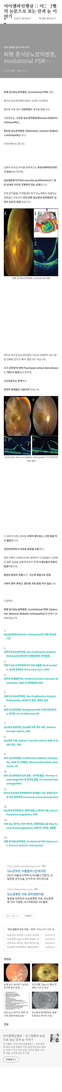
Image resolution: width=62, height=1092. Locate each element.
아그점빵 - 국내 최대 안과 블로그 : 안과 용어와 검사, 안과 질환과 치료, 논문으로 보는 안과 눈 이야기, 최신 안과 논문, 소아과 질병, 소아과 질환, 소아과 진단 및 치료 (24, 1048)
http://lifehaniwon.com (20, 889)
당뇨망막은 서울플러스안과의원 (26, 871)
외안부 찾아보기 (22, 18)
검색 (48, 6)
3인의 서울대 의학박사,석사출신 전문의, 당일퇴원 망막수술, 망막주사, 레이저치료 (30, 876)
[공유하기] (13, 916)
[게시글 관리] (17, 916)
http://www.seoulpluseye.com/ (24, 866)
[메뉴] (55, 6)
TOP (55, 1089)
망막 (33, 929)
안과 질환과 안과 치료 (18, 929)
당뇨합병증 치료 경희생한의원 (25, 894)
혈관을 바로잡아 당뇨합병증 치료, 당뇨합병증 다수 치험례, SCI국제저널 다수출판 (30, 900)
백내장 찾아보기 (47, 18)
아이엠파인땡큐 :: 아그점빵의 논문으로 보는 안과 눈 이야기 (30, 6)
